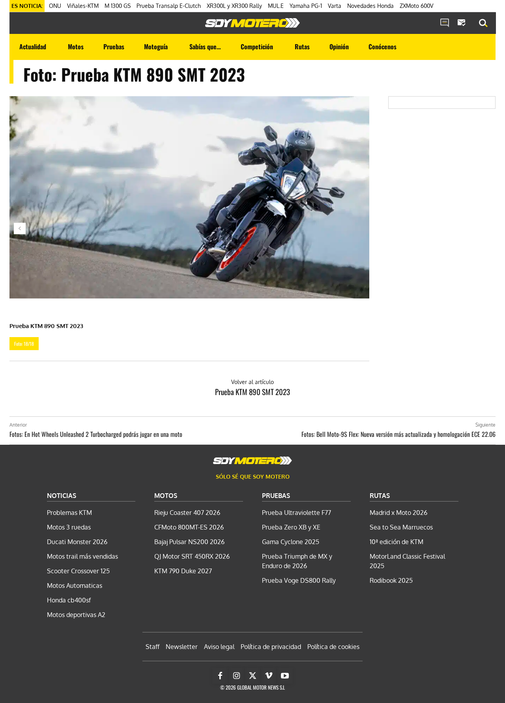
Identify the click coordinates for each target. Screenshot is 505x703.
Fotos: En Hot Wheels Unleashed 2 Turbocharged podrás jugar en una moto (95, 434)
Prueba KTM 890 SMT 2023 (252, 391)
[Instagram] (236, 676)
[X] (252, 676)
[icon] (444, 23)
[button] (483, 23)
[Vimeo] (269, 676)
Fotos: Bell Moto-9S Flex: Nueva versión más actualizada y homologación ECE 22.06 (398, 434)
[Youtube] (285, 676)
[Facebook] (220, 676)
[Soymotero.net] (252, 23)
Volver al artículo (252, 382)
